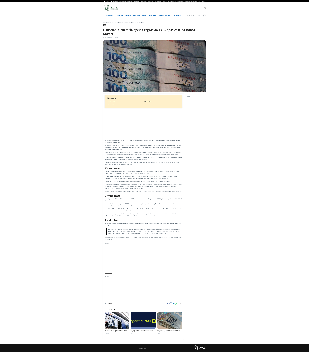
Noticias (108, 22)
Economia (120, 15)
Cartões (143, 15)
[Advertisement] (143, 123)
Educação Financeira (164, 15)
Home (104, 22)
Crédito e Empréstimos (132, 15)
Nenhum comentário (108, 37)
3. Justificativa (147, 101)
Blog (112, 22)
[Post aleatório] (201, 15)
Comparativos (151, 15)
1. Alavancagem (111, 101)
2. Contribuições (111, 105)
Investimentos (109, 15)
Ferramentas (177, 15)
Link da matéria (108, 273)
